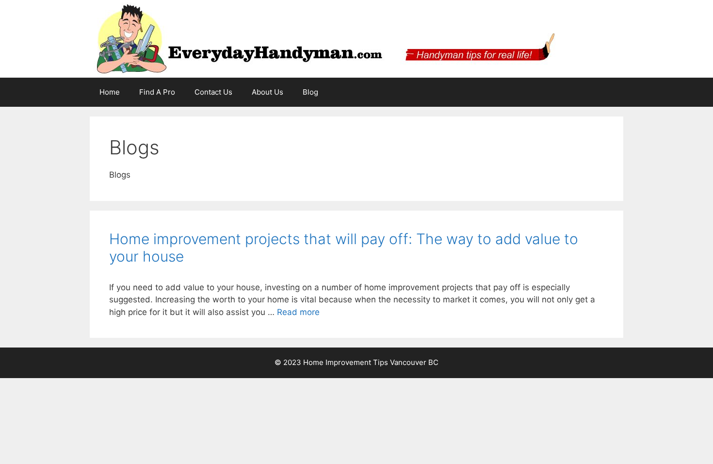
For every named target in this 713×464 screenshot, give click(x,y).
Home (109, 92)
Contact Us (213, 92)
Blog (310, 92)
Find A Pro (157, 92)
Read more (298, 312)
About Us (267, 92)
